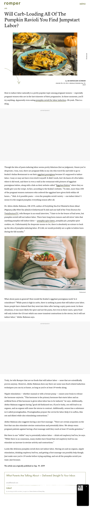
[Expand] (79, 486)
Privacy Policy (42, 491)
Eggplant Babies (63, 185)
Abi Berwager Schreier (76, 81)
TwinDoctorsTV (11, 213)
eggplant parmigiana (46, 174)
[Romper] (12, 3)
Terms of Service (33, 491)
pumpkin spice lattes (46, 220)
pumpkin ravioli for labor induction (51, 100)
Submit (9, 488)
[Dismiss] (86, 486)
